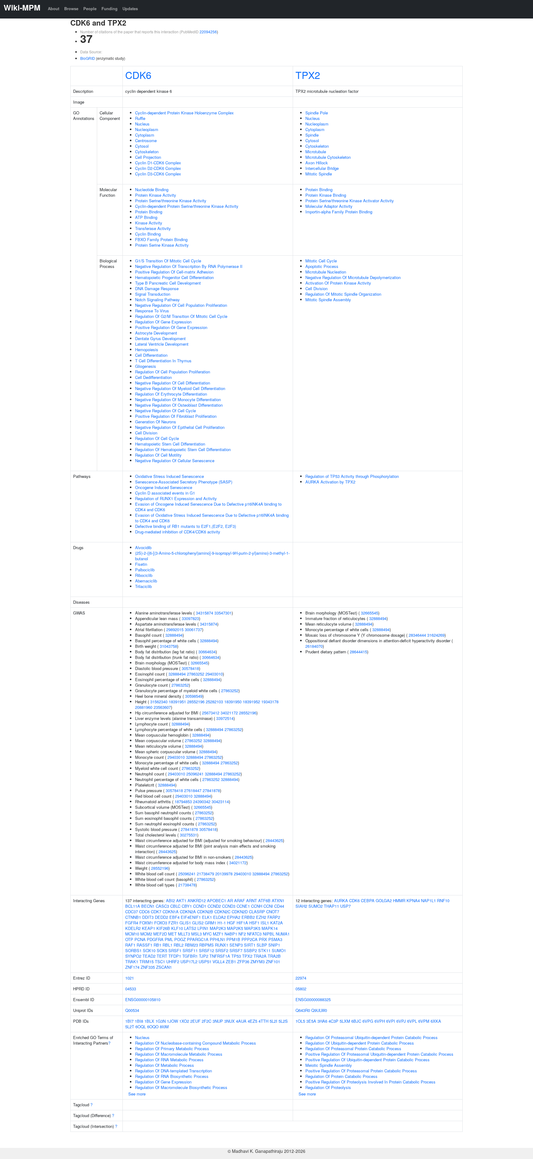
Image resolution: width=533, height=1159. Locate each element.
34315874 (204, 613)
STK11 (264, 950)
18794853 (183, 801)
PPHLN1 (217, 939)
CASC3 (162, 906)
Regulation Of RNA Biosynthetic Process (172, 1076)
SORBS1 (133, 950)
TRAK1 (131, 961)
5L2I (273, 1021)
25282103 (214, 702)
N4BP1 (231, 934)
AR (230, 900)
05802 (300, 989)
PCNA (140, 939)
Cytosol (142, 146)
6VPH (379, 1021)
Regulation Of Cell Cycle (157, 438)
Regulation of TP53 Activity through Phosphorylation (352, 476)
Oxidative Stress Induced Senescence (169, 476)
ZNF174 (132, 967)
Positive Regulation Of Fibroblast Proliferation (176, 416)
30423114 (220, 801)
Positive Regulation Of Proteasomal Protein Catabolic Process (361, 1071)
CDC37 (131, 911)
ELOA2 (219, 917)
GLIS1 (185, 923)
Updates (130, 8)
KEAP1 (148, 928)
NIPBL (269, 934)
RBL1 (167, 945)
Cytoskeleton (147, 151)
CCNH (256, 906)
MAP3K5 (252, 928)
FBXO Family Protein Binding (161, 239)
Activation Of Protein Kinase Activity (338, 283)
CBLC (175, 906)
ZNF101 (273, 961)
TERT (162, 956)
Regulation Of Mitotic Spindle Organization (343, 294)
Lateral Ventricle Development (161, 344)
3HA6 (322, 1021)
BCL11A (132, 906)
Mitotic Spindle (318, 174)
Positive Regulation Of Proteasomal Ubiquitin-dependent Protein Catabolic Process (379, 1054)
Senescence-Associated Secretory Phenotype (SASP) (183, 482)
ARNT (251, 900)
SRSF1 (174, 950)
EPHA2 (233, 917)
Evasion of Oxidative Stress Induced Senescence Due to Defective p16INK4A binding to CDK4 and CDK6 (212, 518)
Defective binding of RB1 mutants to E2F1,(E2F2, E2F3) (185, 526)
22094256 (208, 31)
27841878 (211, 790)
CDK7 (156, 911)
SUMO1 (279, 950)
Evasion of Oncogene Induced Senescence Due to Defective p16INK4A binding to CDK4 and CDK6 (208, 506)
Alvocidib (143, 547)
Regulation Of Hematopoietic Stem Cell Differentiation (183, 449)
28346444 (417, 635)
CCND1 (199, 906)
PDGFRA (155, 939)
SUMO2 (315, 906)
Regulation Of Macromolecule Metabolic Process (178, 1054)
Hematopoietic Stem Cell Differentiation (170, 444)
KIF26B (163, 928)
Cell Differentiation (151, 355)
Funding (109, 8)
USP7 (345, 906)
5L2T (129, 1027)
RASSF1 (144, 945)
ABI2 (170, 900)
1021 (129, 978)
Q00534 (132, 1010)
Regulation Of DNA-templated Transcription (173, 1071)
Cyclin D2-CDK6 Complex (158, 168)
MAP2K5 (235, 928)
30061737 (193, 629)
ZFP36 (243, 961)
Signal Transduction (152, 294)
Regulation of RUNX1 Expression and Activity (176, 498)
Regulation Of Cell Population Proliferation (172, 372)
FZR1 (173, 923)
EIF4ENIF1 (191, 917)
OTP (129, 939)
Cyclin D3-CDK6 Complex (158, 174)
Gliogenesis (145, 366)
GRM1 (210, 923)
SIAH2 (301, 906)
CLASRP (257, 911)
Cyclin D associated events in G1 (165, 493)
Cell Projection (148, 157)
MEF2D (160, 934)
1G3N (160, 1021)
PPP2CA (250, 939)
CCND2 (214, 906)
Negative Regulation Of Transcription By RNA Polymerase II (188, 266)
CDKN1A (171, 911)
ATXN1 (278, 900)
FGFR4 (131, 923)
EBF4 (174, 917)
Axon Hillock (316, 163)
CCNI (268, 906)
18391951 (177, 702)
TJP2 (203, 956)
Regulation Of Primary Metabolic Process (172, 1048)
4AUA (241, 1021)
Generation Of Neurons (155, 422)
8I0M (164, 1027)
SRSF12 (206, 950)
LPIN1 (203, 928)
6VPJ (401, 1021)
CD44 (279, 906)
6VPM (423, 1021)
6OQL (140, 1027)
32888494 (174, 635)
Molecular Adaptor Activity (329, 206)
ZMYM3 (257, 961)
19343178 (270, 702)
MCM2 (146, 934)
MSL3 (196, 934)
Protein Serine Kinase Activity (162, 245)
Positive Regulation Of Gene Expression (171, 327)
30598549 (193, 696)
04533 (130, 989)
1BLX (149, 1021)
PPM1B (233, 939)
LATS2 (190, 928)
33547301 (223, 613)
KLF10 (177, 928)
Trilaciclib (143, 586)
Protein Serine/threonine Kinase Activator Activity (349, 200)
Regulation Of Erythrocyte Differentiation (171, 394)
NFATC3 (254, 934)
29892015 (175, 629)
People (90, 8)
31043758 (168, 646)
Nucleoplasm (146, 129)
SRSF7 (235, 950)
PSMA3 (275, 939)
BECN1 (148, 906)
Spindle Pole (316, 113)
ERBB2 (248, 917)
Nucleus (142, 124)
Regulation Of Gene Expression (163, 322)
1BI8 (139, 1021)
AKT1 (181, 900)
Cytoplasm (144, 135)
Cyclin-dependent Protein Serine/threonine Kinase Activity (186, 206)
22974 (300, 978)
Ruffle (140, 118)
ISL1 (265, 923)
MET (172, 934)
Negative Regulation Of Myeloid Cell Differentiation (180, 388)
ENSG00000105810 (142, 999)
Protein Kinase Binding (325, 195)
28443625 (274, 840)
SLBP (262, 945)
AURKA (341, 900)
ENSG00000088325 (313, 999)
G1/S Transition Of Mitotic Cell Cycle (168, 261)
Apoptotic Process (321, 266)
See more (137, 1094)
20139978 (224, 874)
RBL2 (179, 945)
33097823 (190, 618)
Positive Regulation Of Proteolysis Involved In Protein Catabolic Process (370, 1082)
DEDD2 (161, 917)
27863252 (195, 674)
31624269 (435, 635)
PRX (263, 939)
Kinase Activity (148, 223)
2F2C (206, 1021)
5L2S (283, 1021)
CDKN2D (240, 911)
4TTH (263, 1021)
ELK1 (207, 917)
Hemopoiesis (146, 349)
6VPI (390, 1021)
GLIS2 (198, 923)
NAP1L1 (428, 900)
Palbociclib (145, 570)
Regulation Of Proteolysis (328, 1087)
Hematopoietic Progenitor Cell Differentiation (174, 277)
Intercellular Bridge (322, 168)
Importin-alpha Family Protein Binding (338, 212)
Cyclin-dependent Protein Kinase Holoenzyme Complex (184, 113)
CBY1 (187, 906)
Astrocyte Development (156, 333)
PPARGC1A (198, 939)
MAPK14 (270, 928)
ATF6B (264, 900)
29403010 (214, 674)
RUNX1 (221, 945)
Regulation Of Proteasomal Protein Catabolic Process (353, 1048)
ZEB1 (231, 961)
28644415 (358, 652)
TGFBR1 (190, 956)
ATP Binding (146, 217)
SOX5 (162, 950)
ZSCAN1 (164, 967)
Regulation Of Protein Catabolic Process (341, 1076)
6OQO (153, 1027)
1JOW (172, 1021)
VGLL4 (219, 961)
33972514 (224, 718)
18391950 (233, 702)
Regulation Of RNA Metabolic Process (169, 1059)
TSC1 (160, 961)
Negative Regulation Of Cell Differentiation (172, 383)
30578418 (190, 668)
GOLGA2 (384, 900)
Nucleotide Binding (151, 189)
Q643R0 (302, 1010)
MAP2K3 (218, 928)
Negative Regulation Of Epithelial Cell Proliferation (180, 427)
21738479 (205, 874)
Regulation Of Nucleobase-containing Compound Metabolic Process (195, 1043)
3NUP (218, 1021)
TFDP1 (174, 956)
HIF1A (242, 923)
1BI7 (129, 1021)
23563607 (162, 707)
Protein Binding (148, 212)
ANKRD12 (197, 900)
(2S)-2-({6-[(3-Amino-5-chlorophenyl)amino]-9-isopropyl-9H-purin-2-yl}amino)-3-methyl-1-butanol (212, 555)
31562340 (158, 702)
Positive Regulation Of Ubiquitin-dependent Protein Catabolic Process (367, 1059)
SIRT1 (249, 945)
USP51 (205, 961)
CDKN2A (188, 911)
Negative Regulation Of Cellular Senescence (174, 460)
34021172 (229, 713)
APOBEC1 (216, 900)
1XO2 (184, 1021)
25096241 (195, 774)
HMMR (399, 900)
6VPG (367, 1021)
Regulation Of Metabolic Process (164, 1065)
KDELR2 (133, 928)
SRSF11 (190, 950)
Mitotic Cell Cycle (321, 261)
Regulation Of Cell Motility (158, 455)
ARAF (239, 900)
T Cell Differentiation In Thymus (163, 361)
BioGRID (87, 58)
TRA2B (274, 956)
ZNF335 (148, 967)
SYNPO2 (133, 956)
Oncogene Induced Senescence (163, 487)
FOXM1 (146, 923)
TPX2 (307, 75)
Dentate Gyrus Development (160, 338)
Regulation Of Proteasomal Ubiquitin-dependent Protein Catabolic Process (371, 1037)
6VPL (412, 1021)
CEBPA (367, 900)
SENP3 (236, 945)
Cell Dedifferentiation (153, 377)
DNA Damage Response (157, 288)
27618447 (192, 790)
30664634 (207, 652)
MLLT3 (184, 934)
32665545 (199, 663)
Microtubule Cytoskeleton (328, 157)
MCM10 (132, 934)
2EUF (195, 1021)
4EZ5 (252, 1021)
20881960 (143, 707)
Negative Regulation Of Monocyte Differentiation (178, 399)
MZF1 (218, 934)
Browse (71, 8)
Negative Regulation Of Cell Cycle (165, 410)
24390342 (201, 801)
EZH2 (261, 917)
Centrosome (146, 140)
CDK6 (138, 75)
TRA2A (260, 956)
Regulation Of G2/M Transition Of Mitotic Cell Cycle (181, 316)
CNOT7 (272, 911)
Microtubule (315, 151)
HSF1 (254, 923)
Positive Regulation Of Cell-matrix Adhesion (174, 272)
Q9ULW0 (319, 1010)
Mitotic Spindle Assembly (328, 299)
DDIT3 (148, 917)
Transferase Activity (153, 228)
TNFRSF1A (219, 956)
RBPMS (206, 945)
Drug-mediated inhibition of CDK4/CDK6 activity (177, 532)
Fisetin (141, 564)
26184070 (314, 646)
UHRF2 (172, 961)
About (53, 8)
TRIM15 (146, 961)
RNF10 (443, 900)
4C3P (333, 1021)
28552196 (196, 702)
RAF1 (130, 945)
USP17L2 (188, 961)
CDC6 (144, 911)
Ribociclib (143, 575)
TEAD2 (149, 956)
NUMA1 (283, 934)
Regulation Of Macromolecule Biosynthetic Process (181, 1087)
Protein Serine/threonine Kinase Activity (170, 200)
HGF (231, 923)
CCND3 (228, 906)
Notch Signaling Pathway (157, 299)
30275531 (188, 835)
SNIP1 (274, 945)
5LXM (345, 1021)
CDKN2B (205, 911)
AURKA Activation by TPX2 (330, 482)
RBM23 (191, 945)
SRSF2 (221, 950)
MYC (207, 934)
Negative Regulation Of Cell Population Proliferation (181, 305)
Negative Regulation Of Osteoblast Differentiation (179, 405)
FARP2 (273, 917)
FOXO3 (160, 923)
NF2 (242, 934)
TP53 (236, 956)
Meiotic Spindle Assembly (328, 1065)
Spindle (312, 135)
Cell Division (146, 433)
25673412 (210, 713)
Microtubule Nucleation (325, 272)
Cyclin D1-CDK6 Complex (158, 163)
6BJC (356, 1021)
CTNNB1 (133, 917)
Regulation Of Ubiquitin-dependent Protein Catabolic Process (359, 1043)
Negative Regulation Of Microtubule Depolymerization (353, 277)
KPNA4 (413, 900)
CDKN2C (222, 911)
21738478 (187, 885)
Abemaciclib (146, 581)
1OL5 (300, 1021)
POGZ (180, 939)
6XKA (436, 1021)
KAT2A (276, 923)
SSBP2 (250, 950)
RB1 (157, 945)
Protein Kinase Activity (155, 195)
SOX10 (149, 950)
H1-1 (221, 923)
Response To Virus (152, 311)
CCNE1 (243, 906)
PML (169, 939)
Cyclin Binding (148, 234)
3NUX (229, 1021)
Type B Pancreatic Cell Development (168, 283)
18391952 (251, 702)
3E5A (311, 1021)
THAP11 (331, 906)
